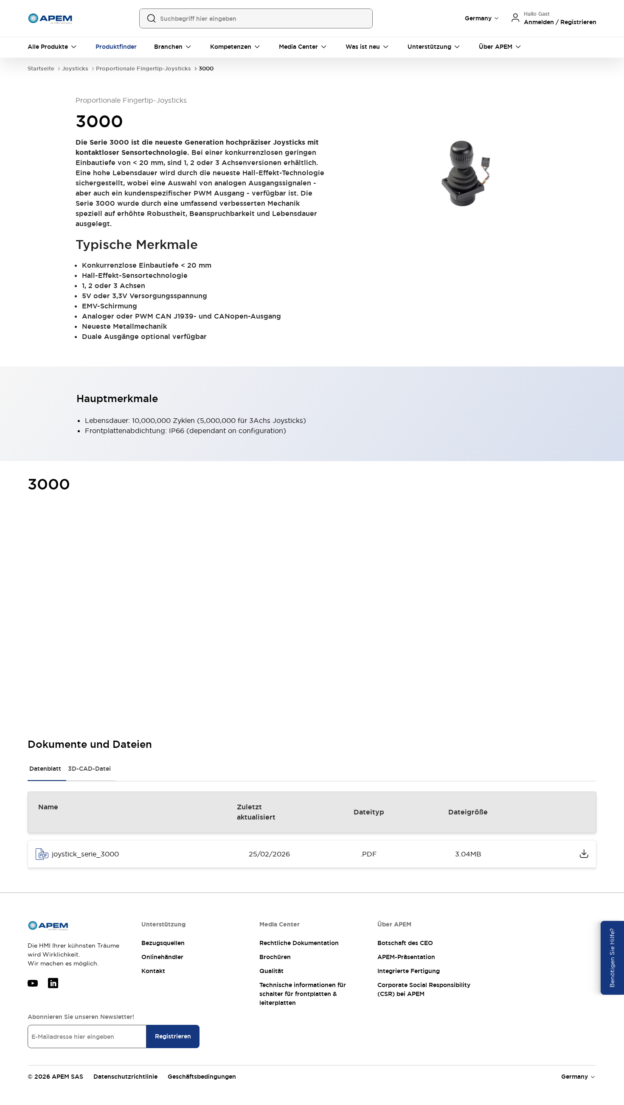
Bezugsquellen (163, 943)
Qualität (271, 971)
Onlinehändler (162, 957)
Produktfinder (116, 46)
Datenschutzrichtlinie (125, 1076)
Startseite (41, 68)
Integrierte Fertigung (408, 971)
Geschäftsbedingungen (202, 1076)
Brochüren (275, 957)
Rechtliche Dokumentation (299, 943)
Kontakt (153, 971)
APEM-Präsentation (406, 957)
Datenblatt (45, 768)
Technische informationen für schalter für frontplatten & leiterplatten (302, 994)
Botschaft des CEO (405, 943)
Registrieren (173, 1036)
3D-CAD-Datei (89, 768)
